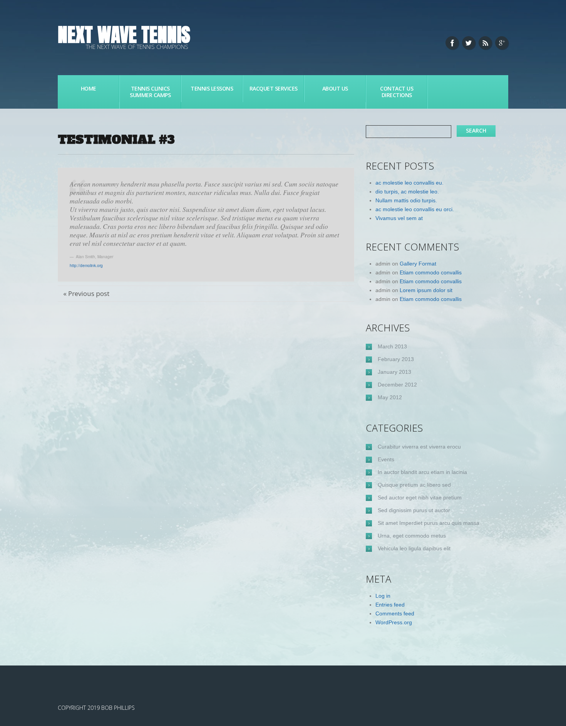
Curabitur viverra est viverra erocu (419, 447)
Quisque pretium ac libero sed (414, 485)
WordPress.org (393, 622)
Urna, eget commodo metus (412, 536)
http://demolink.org (86, 265)
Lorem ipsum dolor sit (426, 290)
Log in (382, 596)
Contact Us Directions (396, 92)
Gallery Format (418, 263)
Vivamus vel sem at (399, 218)
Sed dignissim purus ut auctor (414, 510)
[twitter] (468, 42)
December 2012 (397, 384)
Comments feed (394, 613)
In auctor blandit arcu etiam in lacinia (422, 472)
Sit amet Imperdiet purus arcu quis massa (428, 523)
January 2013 (394, 372)
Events (386, 459)
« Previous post (86, 293)
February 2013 (396, 359)
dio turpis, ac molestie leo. (407, 191)
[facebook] (452, 42)
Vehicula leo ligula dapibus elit (414, 548)
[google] (501, 42)
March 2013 (392, 346)
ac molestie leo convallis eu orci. (414, 209)
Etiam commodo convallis (431, 272)
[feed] (485, 42)
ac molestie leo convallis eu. (409, 183)
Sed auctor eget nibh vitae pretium (420, 497)
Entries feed (390, 605)
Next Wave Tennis (124, 34)
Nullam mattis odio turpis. (406, 200)
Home (88, 88)
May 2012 (390, 397)
